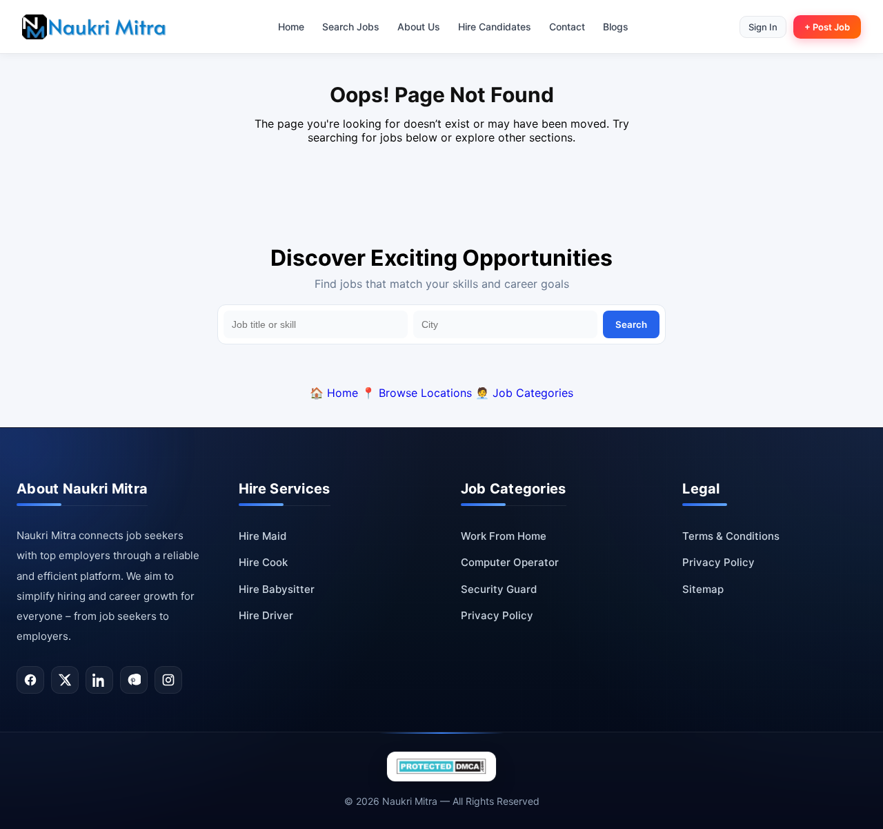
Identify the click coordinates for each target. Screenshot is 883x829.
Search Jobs (350, 26)
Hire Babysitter (277, 589)
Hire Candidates (494, 26)
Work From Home (503, 536)
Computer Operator (510, 562)
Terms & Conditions (731, 536)
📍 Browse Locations (416, 393)
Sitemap (703, 589)
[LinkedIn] (99, 680)
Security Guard (499, 589)
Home (291, 26)
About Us (418, 26)
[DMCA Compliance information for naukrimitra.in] (441, 766)
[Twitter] (65, 680)
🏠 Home (334, 393)
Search (631, 324)
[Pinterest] (134, 680)
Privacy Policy (497, 615)
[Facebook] (30, 680)
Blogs (615, 26)
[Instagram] (168, 680)
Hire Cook (263, 562)
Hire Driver (266, 615)
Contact (567, 26)
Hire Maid (262, 536)
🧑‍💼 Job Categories (524, 393)
